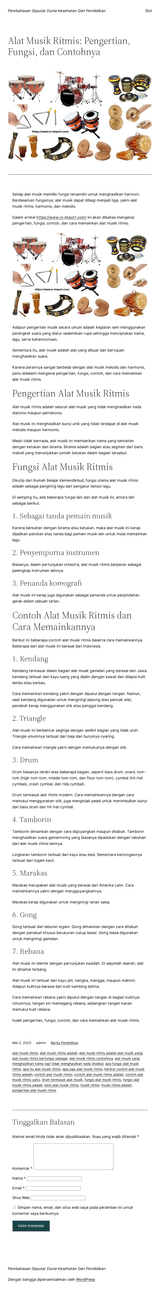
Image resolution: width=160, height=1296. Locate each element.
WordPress (85, 1279)
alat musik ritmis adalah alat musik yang (110, 1053)
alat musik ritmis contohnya (91, 1058)
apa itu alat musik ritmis (42, 1069)
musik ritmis (89, 1085)
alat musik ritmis (25, 1053)
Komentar (22, 1168)
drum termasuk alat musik (62, 1080)
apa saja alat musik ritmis (82, 1069)
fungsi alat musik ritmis (103, 1080)
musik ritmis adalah (116, 1085)
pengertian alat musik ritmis (34, 1090)
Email (18, 1188)
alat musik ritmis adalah (58, 1053)
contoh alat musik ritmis (53, 1074)
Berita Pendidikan (64, 1043)
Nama (19, 1178)
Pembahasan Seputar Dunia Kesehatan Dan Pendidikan (57, 11)
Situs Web (21, 1197)
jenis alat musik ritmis (62, 1085)
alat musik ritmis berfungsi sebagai (40, 1058)
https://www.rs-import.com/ (61, 217)
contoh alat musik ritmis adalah (99, 1074)
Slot (148, 11)
